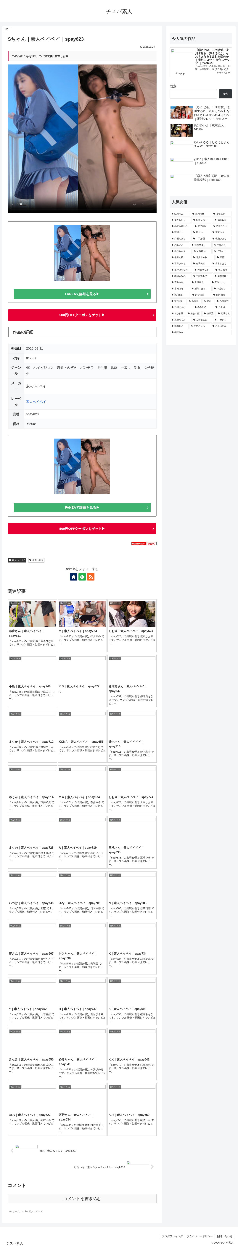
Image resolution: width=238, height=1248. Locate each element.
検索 (173, 86)
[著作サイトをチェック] (73, 577)
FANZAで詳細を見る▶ (82, 294)
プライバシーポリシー (200, 1236)
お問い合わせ (224, 1236)
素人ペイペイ (36, 402)
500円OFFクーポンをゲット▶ (82, 315)
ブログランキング (172, 1236)
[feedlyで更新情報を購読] (82, 577)
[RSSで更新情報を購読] (90, 577)
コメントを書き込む (82, 1198)
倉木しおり (37, 560)
